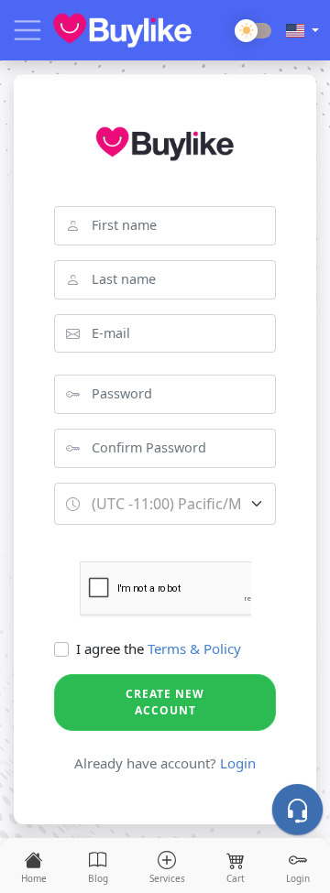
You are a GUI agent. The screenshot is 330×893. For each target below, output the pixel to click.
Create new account (165, 702)
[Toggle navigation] (27, 30)
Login (238, 763)
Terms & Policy (194, 648)
